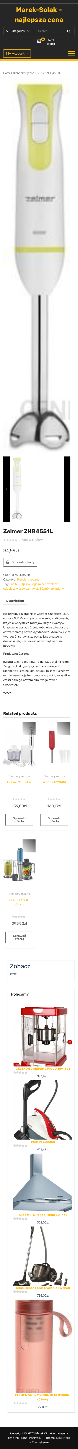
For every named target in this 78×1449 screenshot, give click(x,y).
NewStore (63, 1438)
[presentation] (6, 489)
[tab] (15, 601)
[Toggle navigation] (71, 53)
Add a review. (33, 540)
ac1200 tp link (20, 584)
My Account (15, 53)
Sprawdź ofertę (23, 562)
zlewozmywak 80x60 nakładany (41, 588)
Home (7, 73)
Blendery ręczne (23, 73)
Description (15, 601)
